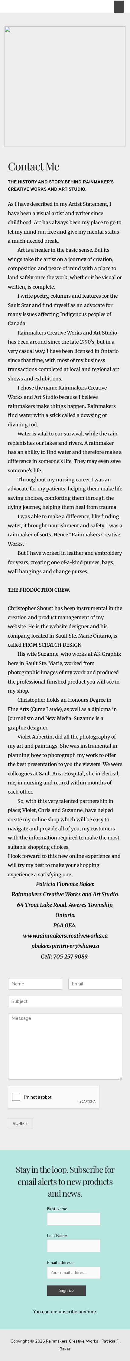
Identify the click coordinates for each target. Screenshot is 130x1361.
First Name (57, 1209)
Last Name (57, 1236)
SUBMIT (20, 1124)
